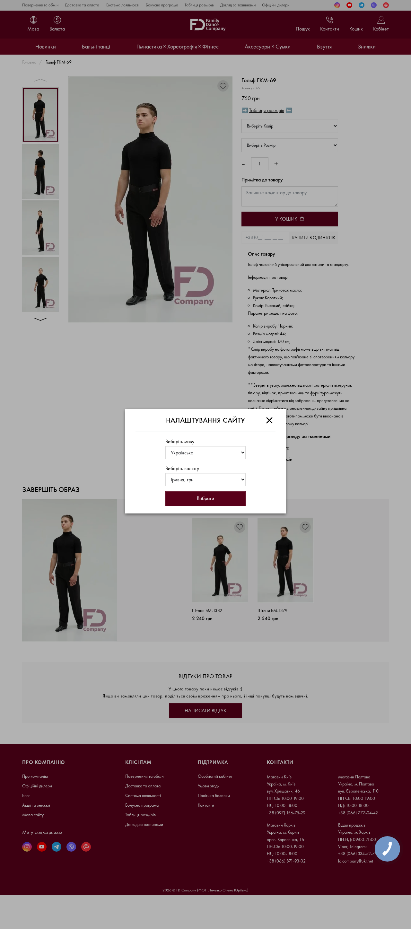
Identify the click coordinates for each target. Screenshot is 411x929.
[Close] (269, 420)
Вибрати (205, 498)
